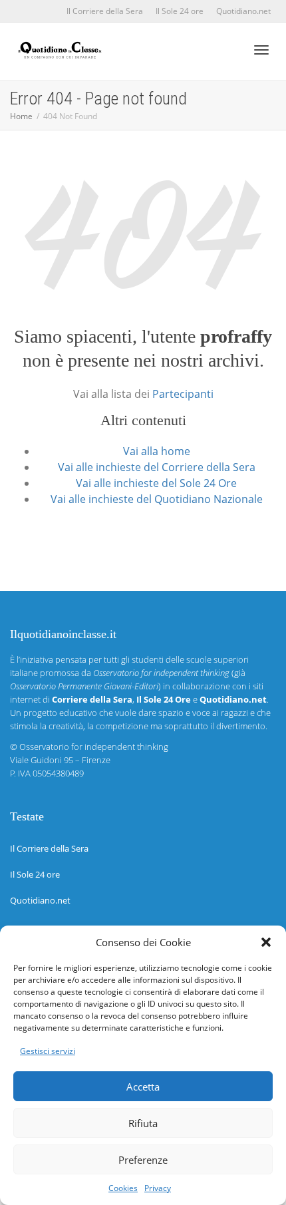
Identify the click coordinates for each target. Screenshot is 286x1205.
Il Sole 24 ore (180, 11)
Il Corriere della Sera (105, 11)
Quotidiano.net (243, 11)
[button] (266, 942)
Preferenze (143, 1159)
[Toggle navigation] (261, 50)
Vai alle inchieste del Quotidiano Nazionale (157, 499)
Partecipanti (183, 394)
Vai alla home (156, 451)
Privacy (157, 1188)
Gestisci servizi (47, 1051)
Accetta (143, 1086)
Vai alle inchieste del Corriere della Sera (156, 467)
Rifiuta (143, 1123)
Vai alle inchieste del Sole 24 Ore (156, 483)
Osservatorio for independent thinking (93, 747)
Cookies (123, 1188)
